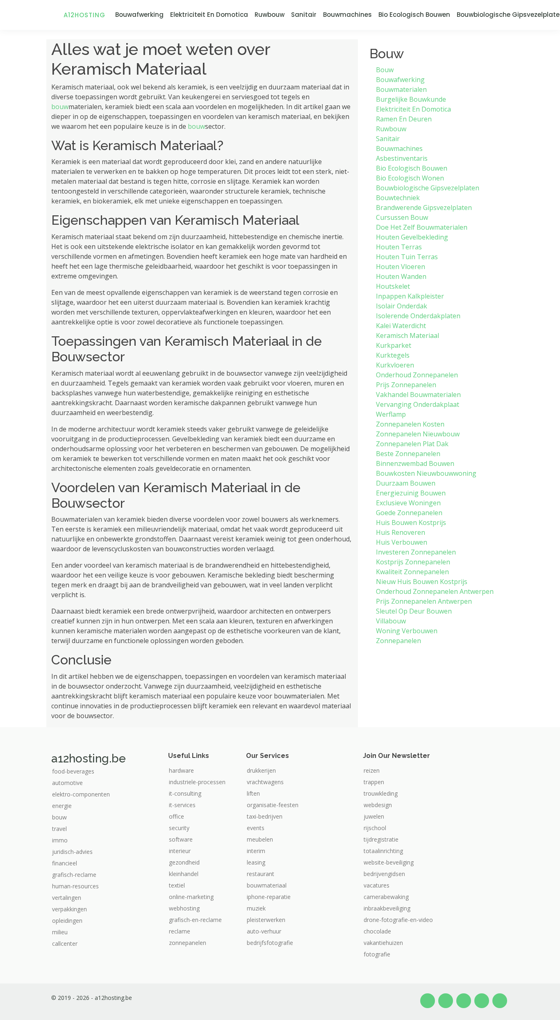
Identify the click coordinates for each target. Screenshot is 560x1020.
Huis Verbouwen (401, 542)
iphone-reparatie (269, 897)
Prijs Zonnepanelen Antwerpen (424, 601)
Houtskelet (393, 286)
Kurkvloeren (395, 365)
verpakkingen (69, 909)
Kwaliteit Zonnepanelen (412, 571)
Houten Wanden (401, 276)
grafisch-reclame (74, 875)
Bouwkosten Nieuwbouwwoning (426, 473)
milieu (60, 932)
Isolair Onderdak (401, 305)
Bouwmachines (347, 14)
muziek (256, 908)
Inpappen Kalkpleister (410, 296)
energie (62, 806)
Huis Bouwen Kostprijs (411, 522)
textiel (177, 885)
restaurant (260, 874)
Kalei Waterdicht (401, 325)
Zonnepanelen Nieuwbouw (418, 433)
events (255, 828)
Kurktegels (393, 355)
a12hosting (84, 15)
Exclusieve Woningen (408, 502)
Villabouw (391, 620)
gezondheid (184, 862)
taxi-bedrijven (264, 816)
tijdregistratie (381, 839)
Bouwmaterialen (401, 89)
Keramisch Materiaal (407, 335)
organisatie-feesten (272, 805)
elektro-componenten (81, 794)
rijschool (375, 828)
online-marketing (191, 897)
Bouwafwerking (139, 14)
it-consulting (185, 793)
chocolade (377, 931)
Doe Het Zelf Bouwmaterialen (421, 227)
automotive (67, 783)
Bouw (385, 69)
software (181, 839)
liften (253, 793)
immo (60, 840)
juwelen (374, 816)
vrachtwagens (265, 782)
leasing (256, 862)
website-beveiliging (389, 862)
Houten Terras (399, 246)
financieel (64, 863)
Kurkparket (393, 345)
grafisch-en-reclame (195, 920)
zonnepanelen (187, 943)
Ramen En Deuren (404, 118)
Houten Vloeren (400, 266)
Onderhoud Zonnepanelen (417, 374)
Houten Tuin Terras (407, 256)
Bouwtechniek (398, 197)
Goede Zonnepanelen (409, 512)
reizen (372, 771)
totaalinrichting (383, 851)
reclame (179, 931)
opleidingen (67, 921)
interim (256, 851)
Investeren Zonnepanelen (416, 552)
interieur (180, 851)
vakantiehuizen (383, 943)
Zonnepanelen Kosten (410, 424)
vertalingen (66, 898)
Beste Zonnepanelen (408, 453)
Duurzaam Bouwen (405, 483)
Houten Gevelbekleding (412, 237)
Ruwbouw (270, 14)
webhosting (184, 908)
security (179, 828)
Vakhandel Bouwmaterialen (418, 394)
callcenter (64, 944)
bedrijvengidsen (384, 874)
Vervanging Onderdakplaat (417, 404)
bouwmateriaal (267, 885)
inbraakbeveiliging (387, 908)
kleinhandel (183, 874)
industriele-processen (197, 782)
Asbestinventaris (402, 158)
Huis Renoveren (400, 532)
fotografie (377, 954)
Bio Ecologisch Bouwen (414, 14)
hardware (181, 771)
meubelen (260, 839)
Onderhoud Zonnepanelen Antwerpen (435, 591)
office (176, 816)
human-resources (75, 886)
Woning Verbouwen (406, 630)
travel (59, 829)
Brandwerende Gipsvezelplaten (424, 207)
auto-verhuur (264, 931)
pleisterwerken (266, 920)
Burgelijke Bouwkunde (411, 99)
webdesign (378, 805)
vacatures (376, 885)
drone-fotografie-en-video (398, 920)
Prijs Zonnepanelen (406, 384)
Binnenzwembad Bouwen (415, 463)
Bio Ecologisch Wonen (410, 178)
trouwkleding (381, 793)
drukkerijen (261, 771)
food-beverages (73, 771)
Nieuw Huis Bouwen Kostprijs (421, 581)
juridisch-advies (72, 852)
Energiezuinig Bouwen (411, 492)
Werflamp (391, 414)
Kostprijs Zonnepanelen (413, 561)
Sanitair (303, 14)
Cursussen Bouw (402, 217)
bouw (59, 106)
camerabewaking (386, 897)
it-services (182, 805)
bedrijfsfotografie (270, 943)
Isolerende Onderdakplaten (418, 315)
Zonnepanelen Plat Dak (412, 443)
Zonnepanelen (398, 640)
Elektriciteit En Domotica (209, 14)
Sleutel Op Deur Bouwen (414, 611)
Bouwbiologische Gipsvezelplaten (427, 187)
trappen (374, 782)
